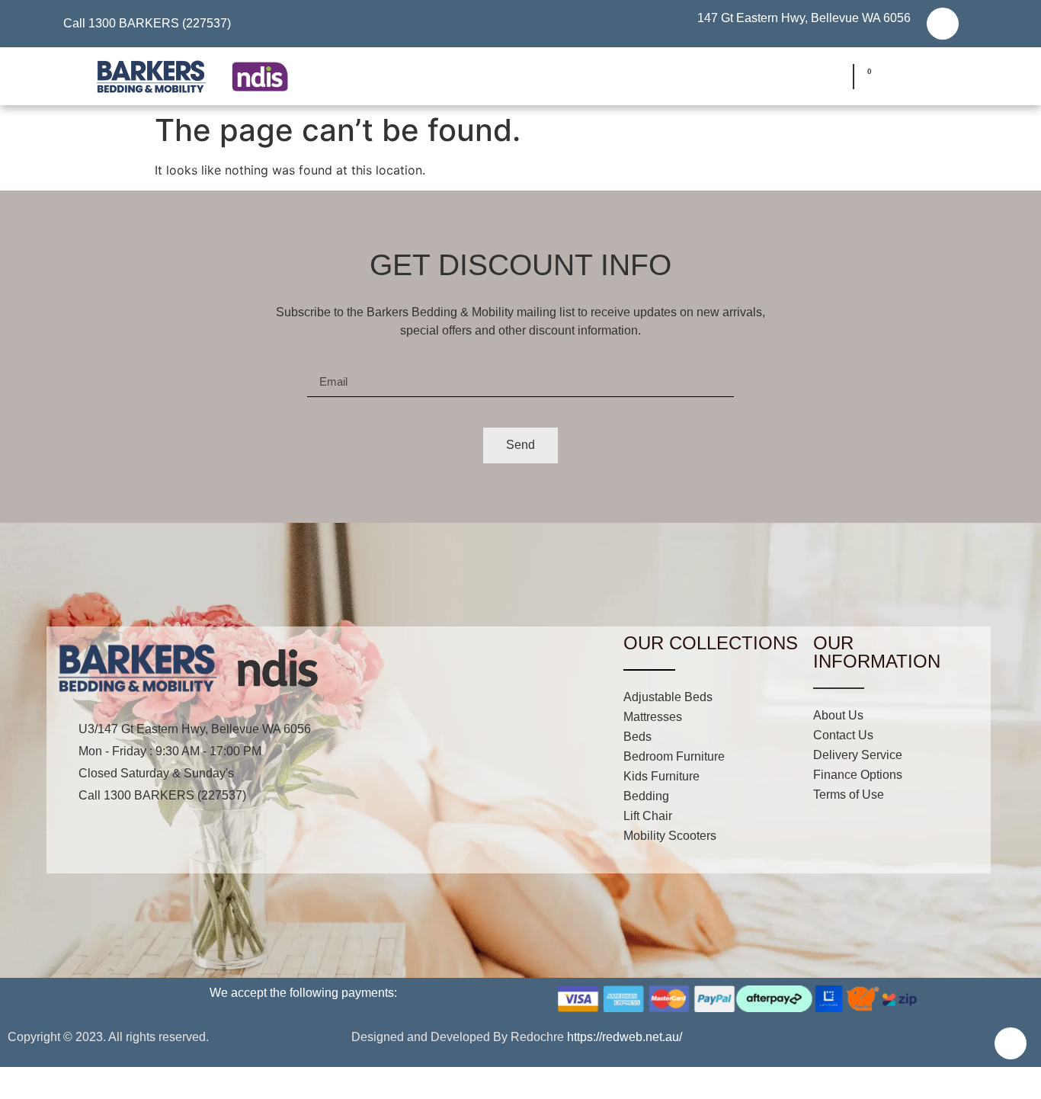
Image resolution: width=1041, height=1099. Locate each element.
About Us (838, 715)
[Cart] (865, 76)
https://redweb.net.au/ (624, 1036)
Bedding (646, 796)
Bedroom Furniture (674, 756)
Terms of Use (848, 794)
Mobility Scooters (669, 835)
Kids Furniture (661, 776)
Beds (637, 736)
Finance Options (857, 774)
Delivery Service (857, 754)
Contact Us (843, 735)
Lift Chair (647, 815)
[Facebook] (943, 24)
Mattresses (652, 716)
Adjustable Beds (668, 696)
